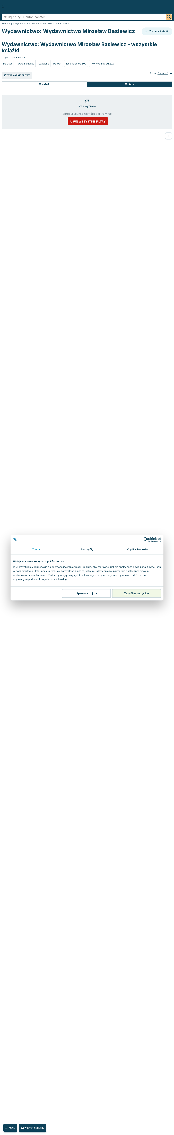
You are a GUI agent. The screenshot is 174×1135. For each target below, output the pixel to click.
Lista (130, 84)
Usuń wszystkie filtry (88, 121)
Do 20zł (7, 63)
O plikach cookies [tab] (138, 549)
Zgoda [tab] (36, 549)
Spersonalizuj (84, 593)
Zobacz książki (158, 31)
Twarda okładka (25, 63)
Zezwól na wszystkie (136, 593)
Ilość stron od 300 (76, 63)
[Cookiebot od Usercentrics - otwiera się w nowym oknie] (146, 539)
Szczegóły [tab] (87, 549)
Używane (44, 63)
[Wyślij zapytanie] (169, 17)
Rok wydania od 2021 (103, 63)
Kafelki (45, 84)
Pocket (57, 63)
